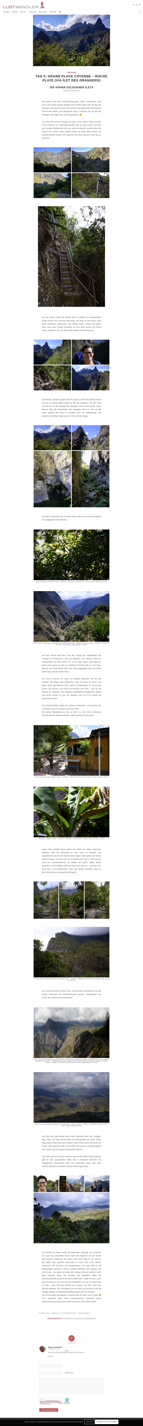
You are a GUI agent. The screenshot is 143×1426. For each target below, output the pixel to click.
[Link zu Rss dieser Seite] (139, 4)
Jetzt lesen (89, 1422)
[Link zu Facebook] (133, 4)
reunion (79, 1319)
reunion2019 (90, 1319)
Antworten (50, 1356)
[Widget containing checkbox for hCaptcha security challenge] (55, 1401)
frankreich (68, 1319)
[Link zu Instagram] (136, 4)
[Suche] (139, 12)
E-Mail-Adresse (69, 1372)
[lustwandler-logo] (23, 4)
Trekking (71, 73)
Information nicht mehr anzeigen (107, 1422)
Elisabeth (74, 91)
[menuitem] (6, 12)
